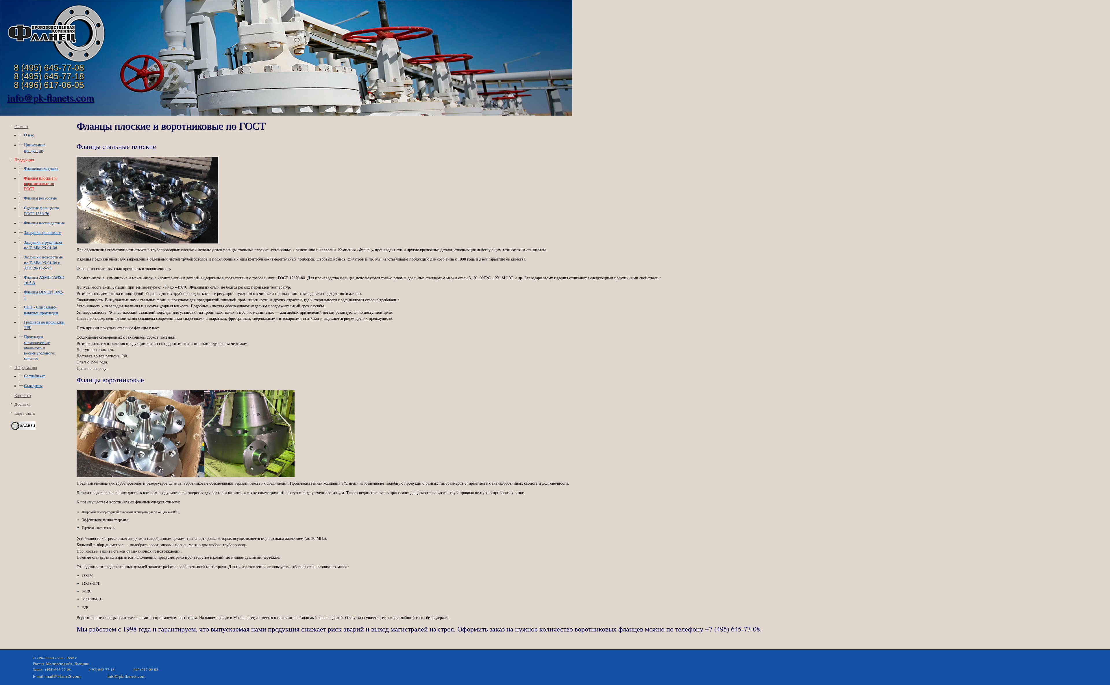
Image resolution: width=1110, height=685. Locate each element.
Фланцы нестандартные (44, 223)
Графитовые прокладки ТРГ (44, 325)
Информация (25, 367)
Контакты (22, 395)
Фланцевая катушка (41, 168)
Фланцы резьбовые (40, 198)
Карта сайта (24, 413)
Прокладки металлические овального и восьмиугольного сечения (39, 347)
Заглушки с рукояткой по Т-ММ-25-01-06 (43, 245)
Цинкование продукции (34, 147)
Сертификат (34, 375)
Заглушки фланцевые (42, 232)
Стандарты (33, 385)
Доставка (22, 404)
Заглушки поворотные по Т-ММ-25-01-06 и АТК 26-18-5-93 (43, 262)
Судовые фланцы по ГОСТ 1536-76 (41, 210)
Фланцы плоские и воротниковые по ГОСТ (40, 183)
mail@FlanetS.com (62, 676)
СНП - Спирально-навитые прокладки (41, 309)
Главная (21, 126)
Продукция (24, 160)
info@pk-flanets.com (50, 97)
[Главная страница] (56, 61)
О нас (29, 135)
